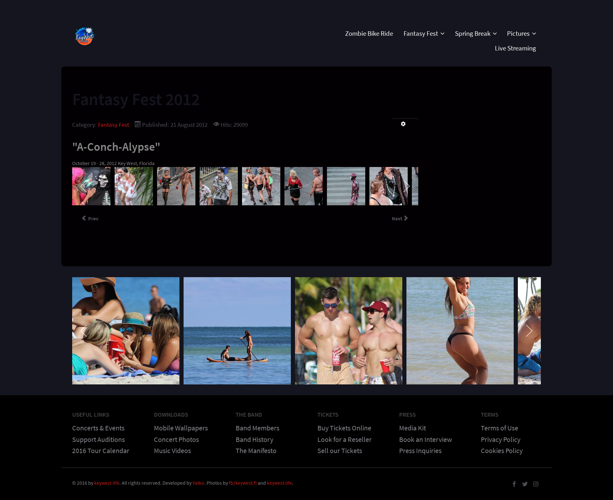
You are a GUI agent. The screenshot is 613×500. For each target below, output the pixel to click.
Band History (254, 439)
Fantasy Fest (113, 124)
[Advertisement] (490, 117)
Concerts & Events (98, 427)
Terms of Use (499, 427)
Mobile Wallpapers (181, 427)
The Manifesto (256, 450)
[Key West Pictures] (85, 35)
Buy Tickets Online (344, 427)
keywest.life (106, 483)
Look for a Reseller (344, 439)
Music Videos (172, 450)
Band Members (257, 427)
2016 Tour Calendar (100, 450)
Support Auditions (98, 439)
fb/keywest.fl (243, 483)
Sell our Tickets (339, 450)
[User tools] (405, 124)
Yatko (198, 483)
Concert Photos (176, 439)
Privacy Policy (500, 439)
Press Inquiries (420, 450)
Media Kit (412, 427)
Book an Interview (425, 439)
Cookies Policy (502, 450)
